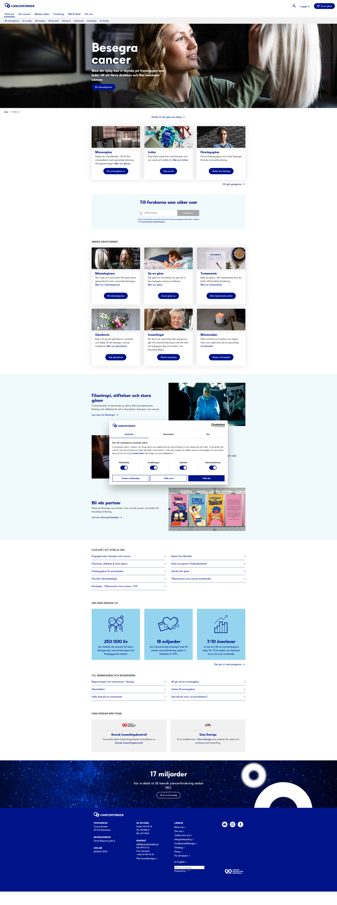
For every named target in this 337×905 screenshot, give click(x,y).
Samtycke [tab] (129, 434)
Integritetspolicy (183, 839)
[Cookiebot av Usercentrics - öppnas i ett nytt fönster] (213, 425)
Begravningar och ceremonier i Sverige (113, 681)
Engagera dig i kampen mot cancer (111, 556)
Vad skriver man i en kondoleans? (189, 696)
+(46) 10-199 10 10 (145, 854)
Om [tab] (208, 434)
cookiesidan (138, 453)
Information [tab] (168, 434)
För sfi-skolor (181, 855)
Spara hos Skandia (181, 556)
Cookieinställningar (184, 843)
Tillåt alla (206, 478)
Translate (195, 870)
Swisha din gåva (180, 571)
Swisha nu (188, 213)
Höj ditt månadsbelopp (104, 578)
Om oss (178, 831)
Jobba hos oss (182, 835)
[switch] (153, 467)
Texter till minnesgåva (183, 689)
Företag (178, 847)
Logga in (305, 6)
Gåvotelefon (98, 689)
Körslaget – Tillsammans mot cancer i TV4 (114, 586)
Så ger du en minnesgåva (185, 681)
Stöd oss (15, 112)
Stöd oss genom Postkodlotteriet (189, 563)
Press (177, 851)
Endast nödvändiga (131, 478)
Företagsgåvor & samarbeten (107, 571)
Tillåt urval (168, 478)
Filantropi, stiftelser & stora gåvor (110, 563)
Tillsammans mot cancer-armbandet (191, 578)
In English (179, 862)
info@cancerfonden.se (147, 844)
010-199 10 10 (142, 847)
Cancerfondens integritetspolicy (153, 221)
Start (6, 112)
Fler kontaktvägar (145, 858)
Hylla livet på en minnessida (107, 696)
